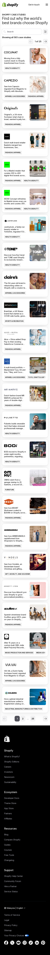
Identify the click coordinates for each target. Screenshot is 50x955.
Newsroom (9, 777)
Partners (8, 813)
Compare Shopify (12, 839)
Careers (7, 766)
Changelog (9, 860)
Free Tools (9, 855)
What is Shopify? (12, 756)
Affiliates (8, 818)
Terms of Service (12, 915)
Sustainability (10, 782)
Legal (6, 920)
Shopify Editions (11, 761)
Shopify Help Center (13, 876)
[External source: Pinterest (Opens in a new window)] (43, 943)
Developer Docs (11, 798)
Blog (6, 834)
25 (33, 718)
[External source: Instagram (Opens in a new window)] (25, 943)
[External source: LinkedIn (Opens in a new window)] (37, 943)
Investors (8, 772)
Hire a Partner (10, 886)
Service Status (11, 891)
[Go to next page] (45, 41)
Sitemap (8, 930)
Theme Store (10, 803)
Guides (7, 844)
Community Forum (12, 881)
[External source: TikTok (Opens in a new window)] (31, 943)
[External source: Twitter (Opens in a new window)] (12, 943)
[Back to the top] (7, 739)
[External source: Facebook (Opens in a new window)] (6, 943)
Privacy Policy (10, 925)
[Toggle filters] (45, 32)
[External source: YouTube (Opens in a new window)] (18, 943)
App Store (9, 808)
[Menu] (47, 5)
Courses (8, 850)
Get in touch (34, 4)
